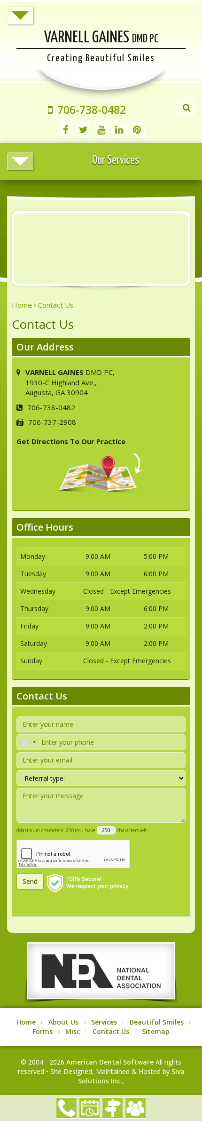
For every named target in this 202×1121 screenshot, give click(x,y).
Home (26, 1022)
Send (30, 881)
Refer (135, 1108)
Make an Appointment (89, 1108)
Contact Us (111, 1031)
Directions (112, 1108)
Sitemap (156, 1031)
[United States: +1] (28, 742)
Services (104, 1022)
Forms (42, 1031)
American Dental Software (110, 1061)
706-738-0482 (66, 1108)
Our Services (115, 160)
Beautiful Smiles (157, 1022)
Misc (72, 1031)
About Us (63, 1022)
